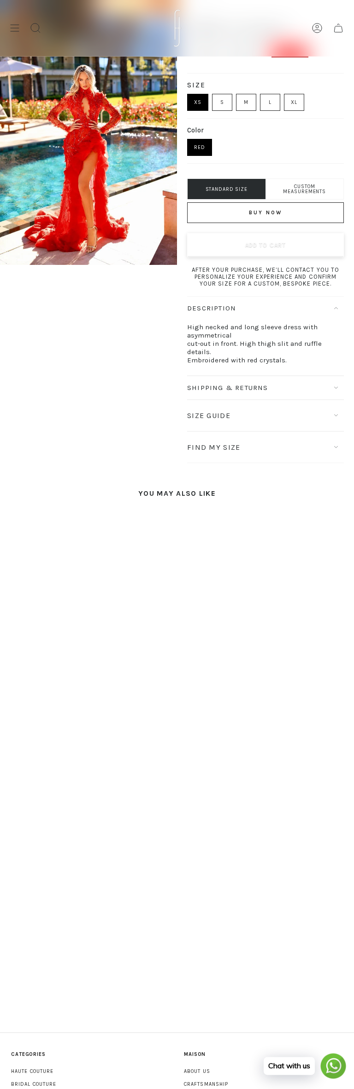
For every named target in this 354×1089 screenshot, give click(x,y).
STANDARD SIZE (227, 189)
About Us (197, 1071)
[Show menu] (15, 28)
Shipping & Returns (227, 388)
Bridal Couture (33, 1084)
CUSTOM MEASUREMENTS (304, 189)
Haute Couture (32, 1071)
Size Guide (208, 415)
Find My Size (213, 447)
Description (211, 308)
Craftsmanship (206, 1084)
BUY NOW (265, 213)
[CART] (338, 28)
